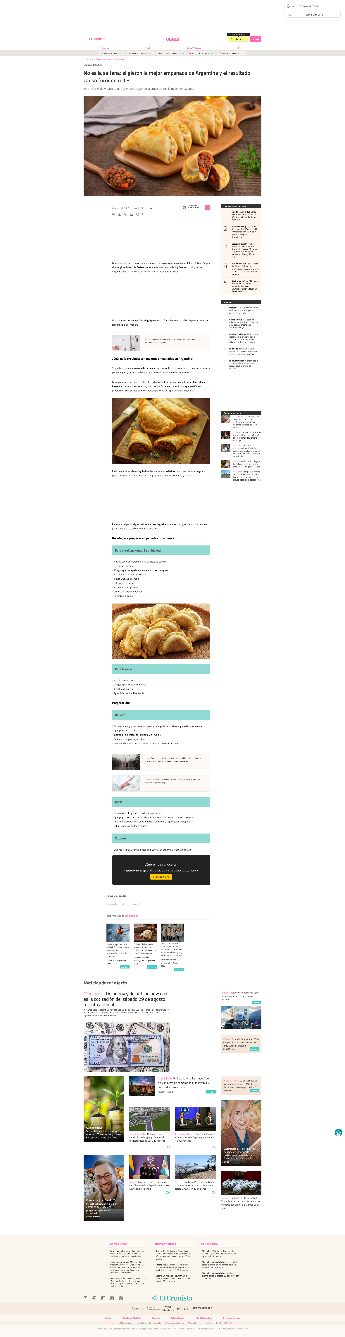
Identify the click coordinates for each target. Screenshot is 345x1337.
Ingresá (256, 39)
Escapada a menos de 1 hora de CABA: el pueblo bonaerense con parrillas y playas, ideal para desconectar (245, 231)
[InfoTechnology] (202, 1309)
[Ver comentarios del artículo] (143, 214)
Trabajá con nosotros (231, 1317)
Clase (98, 59)
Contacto (108, 1317)
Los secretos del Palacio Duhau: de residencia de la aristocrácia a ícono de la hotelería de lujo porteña (245, 268)
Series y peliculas (194, 47)
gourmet (136, 903)
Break (147, 47)
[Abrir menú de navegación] (85, 39)
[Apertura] (138, 1309)
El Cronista (88, 59)
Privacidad (192, 1323)
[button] (338, 1132)
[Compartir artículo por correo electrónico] (137, 214)
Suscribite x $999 (238, 39)
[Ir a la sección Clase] (172, 39)
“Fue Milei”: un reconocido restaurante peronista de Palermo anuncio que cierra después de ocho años (245, 286)
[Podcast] (183, 1309)
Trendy (241, 47)
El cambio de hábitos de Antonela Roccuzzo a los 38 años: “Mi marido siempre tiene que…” (245, 216)
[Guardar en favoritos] (207, 207)
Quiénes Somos (177, 1317)
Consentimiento (205, 1323)
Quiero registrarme (161, 876)
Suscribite (156, 1317)
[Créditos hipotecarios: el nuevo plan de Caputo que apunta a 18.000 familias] (195, 1119)
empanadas (120, 59)
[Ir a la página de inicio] (97, 39)
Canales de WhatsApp (132, 1317)
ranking (191, 267)
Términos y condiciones (174, 1323)
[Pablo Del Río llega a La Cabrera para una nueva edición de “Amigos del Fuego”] (225, 464)
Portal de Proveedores (203, 1317)
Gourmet (105, 47)
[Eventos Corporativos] (153, 1309)
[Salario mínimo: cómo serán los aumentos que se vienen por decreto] (241, 1017)
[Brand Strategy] (168, 1309)
